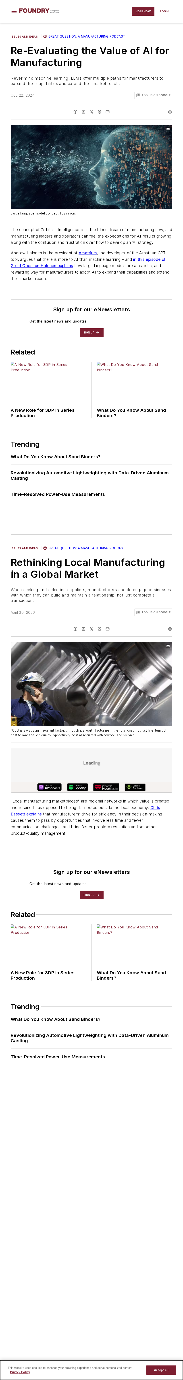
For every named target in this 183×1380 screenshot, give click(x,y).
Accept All (161, 1370)
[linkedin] (83, 112)
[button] (14, 11)
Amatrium (88, 253)
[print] (170, 112)
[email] (107, 112)
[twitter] (91, 112)
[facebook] (75, 112)
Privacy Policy (20, 1372)
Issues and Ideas (24, 36)
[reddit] (99, 112)
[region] (91, 1370)
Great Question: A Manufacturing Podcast (86, 36)
